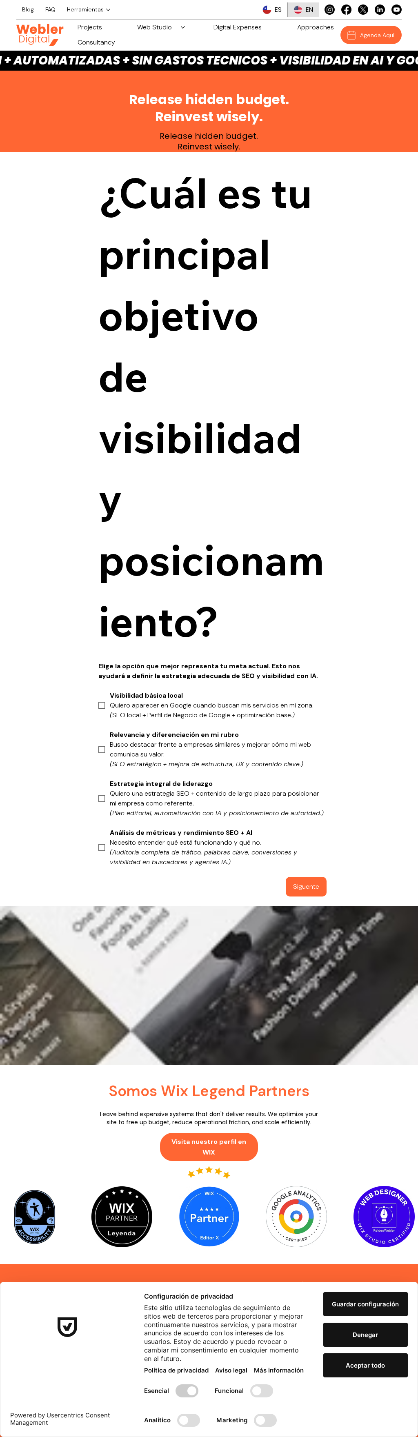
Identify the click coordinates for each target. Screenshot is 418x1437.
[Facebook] (346, 9)
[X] (363, 9)
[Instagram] (330, 9)
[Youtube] (396, 9)
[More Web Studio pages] (183, 27)
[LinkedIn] (380, 9)
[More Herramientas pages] (108, 10)
